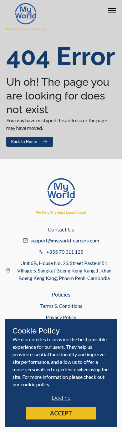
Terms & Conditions (61, 306)
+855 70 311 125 (64, 252)
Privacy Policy (61, 317)
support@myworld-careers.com (65, 240)
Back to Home (24, 141)
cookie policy (35, 384)
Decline (61, 397)
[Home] (25, 16)
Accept (61, 413)
